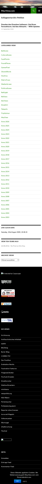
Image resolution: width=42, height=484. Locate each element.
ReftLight (4, 92)
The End (4, 431)
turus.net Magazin (7, 414)
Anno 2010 (5, 188)
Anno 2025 (5, 126)
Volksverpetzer (6, 418)
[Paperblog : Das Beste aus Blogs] (7, 320)
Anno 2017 (5, 159)
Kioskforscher (6, 381)
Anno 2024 (5, 130)
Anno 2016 (5, 163)
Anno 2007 (5, 201)
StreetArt (4, 105)
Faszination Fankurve (9, 368)
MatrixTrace (5, 80)
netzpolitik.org (6, 393)
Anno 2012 (5, 180)
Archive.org (5, 335)
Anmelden (5, 458)
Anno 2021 (5, 142)
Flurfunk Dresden (7, 377)
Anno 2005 (5, 209)
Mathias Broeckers (8, 385)
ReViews (4, 97)
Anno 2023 (5, 134)
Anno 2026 (5, 122)
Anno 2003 (5, 217)
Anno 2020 (5, 146)
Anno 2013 (5, 176)
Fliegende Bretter (7, 373)
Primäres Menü (39, 11)
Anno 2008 (5, 196)
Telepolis (4, 109)
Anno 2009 (5, 192)
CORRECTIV (5, 356)
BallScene (4, 51)
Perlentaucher (6, 402)
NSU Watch (5, 398)
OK (17, 481)
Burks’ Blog (5, 352)
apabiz (3, 344)
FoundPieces (5, 63)
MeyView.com (8, 10)
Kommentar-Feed (7, 466)
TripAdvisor (5, 113)
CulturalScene (6, 55)
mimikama (5, 389)
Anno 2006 (5, 205)
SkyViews (4, 101)
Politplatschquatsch (8, 406)
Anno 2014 (5, 171)
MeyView (4, 117)
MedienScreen (6, 84)
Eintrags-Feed (6, 462)
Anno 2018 (5, 155)
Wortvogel (5, 423)
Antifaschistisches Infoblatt (11, 339)
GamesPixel (5, 67)
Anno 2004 (5, 213)
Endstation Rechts (7, 364)
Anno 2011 (5, 184)
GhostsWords (6, 72)
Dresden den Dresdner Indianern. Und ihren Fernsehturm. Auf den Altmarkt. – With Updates (20, 25)
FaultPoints (5, 59)
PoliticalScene (6, 88)
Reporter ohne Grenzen (9, 410)
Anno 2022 (5, 138)
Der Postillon (6, 360)
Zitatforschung (6, 427)
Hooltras (4, 76)
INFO (25, 481)
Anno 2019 (5, 151)
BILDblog (4, 348)
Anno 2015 (5, 167)
